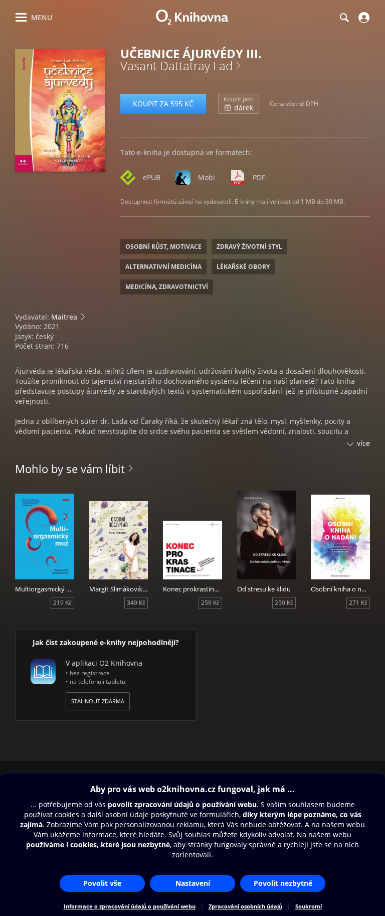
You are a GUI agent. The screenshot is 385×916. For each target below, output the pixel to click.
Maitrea (64, 317)
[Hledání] (344, 17)
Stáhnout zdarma (97, 701)
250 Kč (284, 602)
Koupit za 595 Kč (163, 103)
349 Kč (136, 602)
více (363, 443)
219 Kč (62, 602)
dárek (239, 103)
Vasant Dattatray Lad (176, 65)
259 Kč (210, 602)
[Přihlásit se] (362, 17)
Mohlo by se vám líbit (70, 468)
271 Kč (358, 602)
